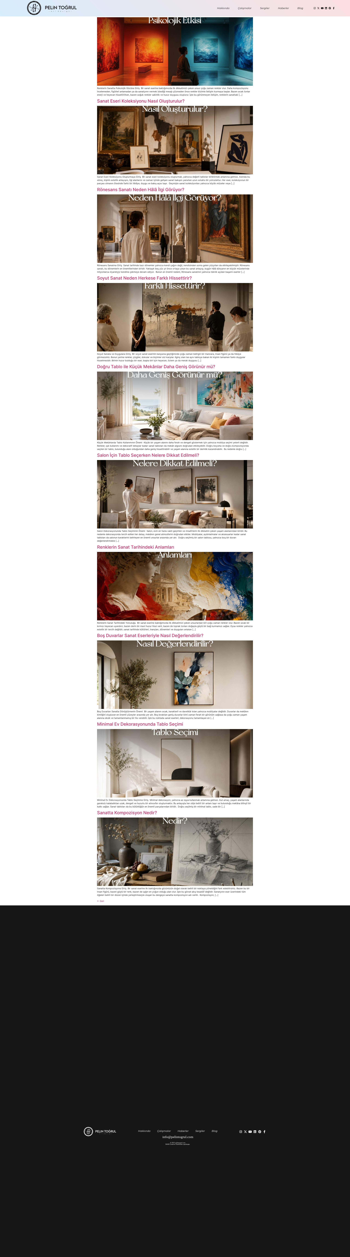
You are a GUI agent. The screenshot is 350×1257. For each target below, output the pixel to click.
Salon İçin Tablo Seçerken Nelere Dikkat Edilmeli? (148, 455)
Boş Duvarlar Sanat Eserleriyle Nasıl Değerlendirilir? (151, 635)
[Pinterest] (329, 8)
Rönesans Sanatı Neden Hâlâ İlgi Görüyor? (141, 189)
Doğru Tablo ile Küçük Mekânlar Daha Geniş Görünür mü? (156, 366)
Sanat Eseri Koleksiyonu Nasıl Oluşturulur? (141, 101)
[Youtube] (322, 8)
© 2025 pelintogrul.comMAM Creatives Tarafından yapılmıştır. (177, 1143)
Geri (100, 901)
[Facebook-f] (333, 8)
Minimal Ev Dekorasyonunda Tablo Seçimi (140, 724)
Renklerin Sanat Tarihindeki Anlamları (136, 547)
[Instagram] (314, 8)
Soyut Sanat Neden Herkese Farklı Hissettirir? (145, 278)
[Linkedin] (326, 8)
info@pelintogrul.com (177, 1137)
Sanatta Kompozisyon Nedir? (127, 812)
